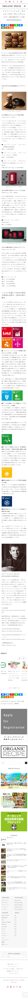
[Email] (3, 28)
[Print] (7, 28)
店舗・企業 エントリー (12, 964)
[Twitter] (7, 25)
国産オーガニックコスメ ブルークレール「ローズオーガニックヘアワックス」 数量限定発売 (14, 675)
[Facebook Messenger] (21, 25)
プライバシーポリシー (14, 973)
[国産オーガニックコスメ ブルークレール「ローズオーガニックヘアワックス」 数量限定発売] (14, 665)
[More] (12, 28)
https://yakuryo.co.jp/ (9, 645)
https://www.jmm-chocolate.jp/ (12, 631)
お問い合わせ (20, 968)
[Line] (16, 25)
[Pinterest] (12, 25)
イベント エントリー (12, 966)
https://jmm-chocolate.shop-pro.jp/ (13, 639)
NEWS (19, 701)
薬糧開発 (16, 703)
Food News (10, 703)
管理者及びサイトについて (13, 971)
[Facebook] (3, 25)
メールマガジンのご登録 (8, 968)
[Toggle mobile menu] (25, 6)
